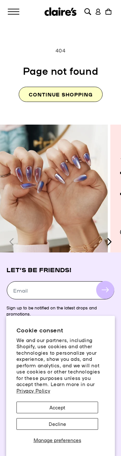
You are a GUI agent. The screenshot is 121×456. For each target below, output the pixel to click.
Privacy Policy (33, 390)
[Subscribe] (105, 290)
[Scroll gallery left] (12, 242)
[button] (13, 12)
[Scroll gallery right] (109, 242)
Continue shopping (61, 94)
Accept (57, 407)
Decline (57, 423)
